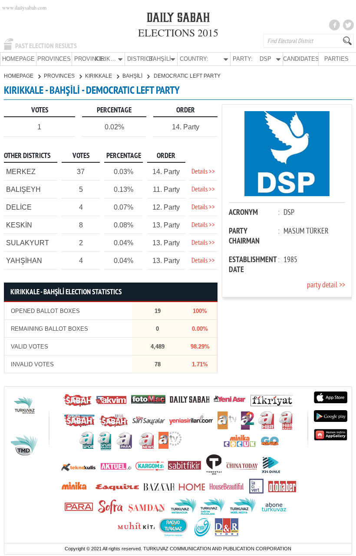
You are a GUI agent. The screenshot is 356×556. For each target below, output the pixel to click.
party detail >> (326, 285)
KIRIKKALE (99, 76)
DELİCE (19, 207)
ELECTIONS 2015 (178, 32)
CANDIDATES (300, 59)
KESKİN (19, 225)
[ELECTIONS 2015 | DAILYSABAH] (178, 19)
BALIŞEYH (23, 189)
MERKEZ (21, 171)
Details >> (203, 172)
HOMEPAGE (18, 59)
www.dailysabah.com (24, 7)
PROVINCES (54, 59)
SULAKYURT (27, 243)
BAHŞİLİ (133, 76)
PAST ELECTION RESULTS (46, 46)
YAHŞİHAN (24, 260)
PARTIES (336, 59)
